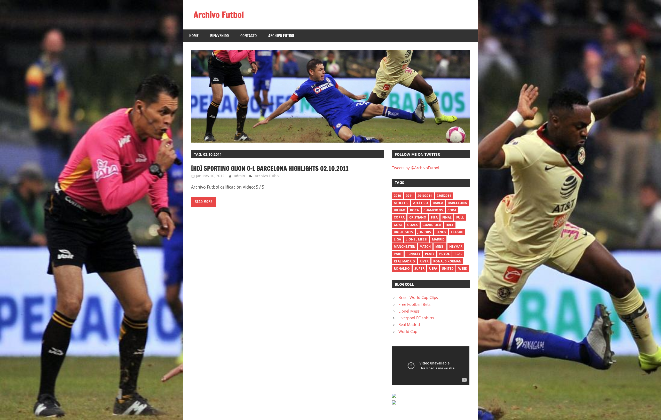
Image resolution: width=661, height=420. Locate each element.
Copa (451, 210)
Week (462, 268)
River (424, 261)
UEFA (433, 268)
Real (458, 254)
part (398, 254)
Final (447, 217)
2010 (397, 195)
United (448, 268)
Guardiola (431, 225)
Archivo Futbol (219, 15)
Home (194, 35)
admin (239, 175)
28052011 (444, 195)
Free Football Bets (414, 304)
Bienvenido (219, 35)
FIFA (434, 217)
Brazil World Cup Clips (418, 297)
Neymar (455, 246)
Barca (438, 203)
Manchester (404, 246)
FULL (460, 217)
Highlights (403, 232)
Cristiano (417, 217)
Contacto (248, 35)
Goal (398, 225)
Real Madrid (404, 261)
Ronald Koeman (447, 261)
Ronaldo (402, 268)
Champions (433, 210)
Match (425, 246)
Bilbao (399, 210)
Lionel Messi (409, 311)
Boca (414, 210)
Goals (412, 225)
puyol (444, 254)
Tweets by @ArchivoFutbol (415, 167)
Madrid (438, 239)
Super (419, 268)
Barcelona (457, 203)
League (457, 232)
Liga (397, 239)
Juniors (424, 232)
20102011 (425, 195)
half (450, 225)
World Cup (407, 331)
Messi (440, 246)
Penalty (413, 254)
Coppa (399, 217)
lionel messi (416, 239)
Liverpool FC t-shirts (416, 317)
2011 (409, 195)
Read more (203, 201)
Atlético (420, 203)
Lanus (441, 232)
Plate (430, 254)
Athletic (401, 203)
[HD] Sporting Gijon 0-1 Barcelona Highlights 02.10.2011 (270, 168)
